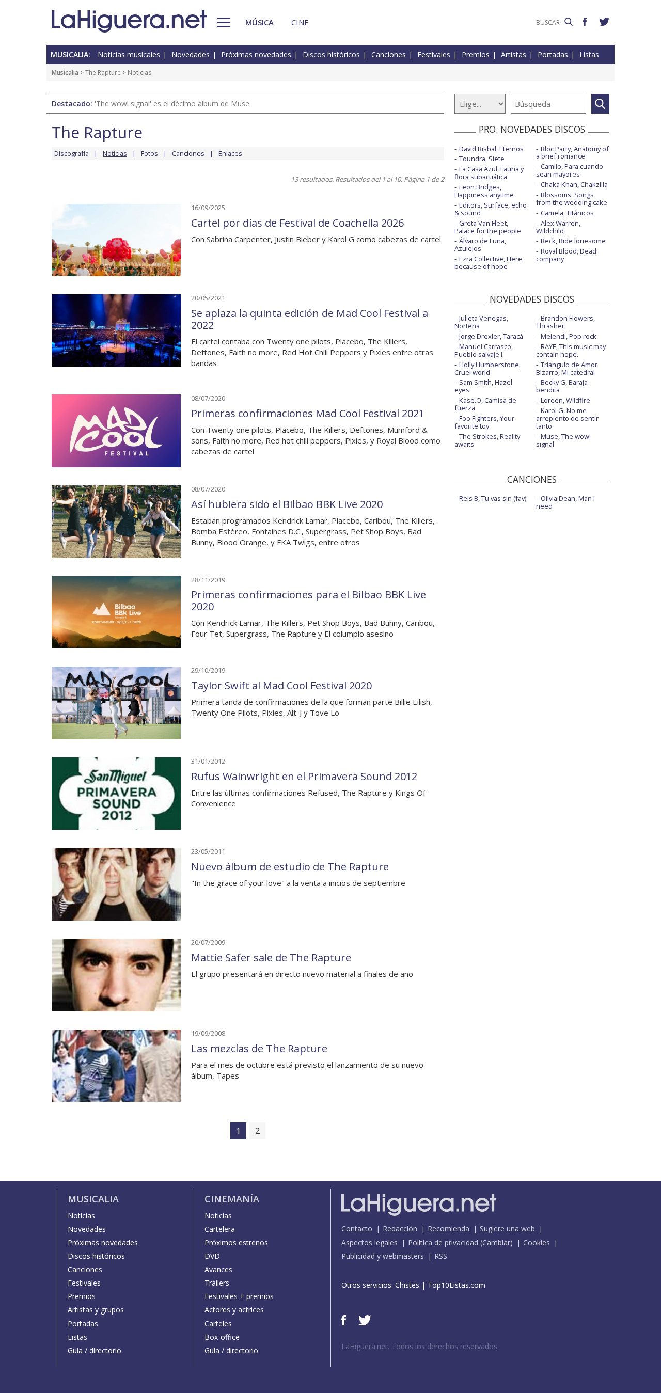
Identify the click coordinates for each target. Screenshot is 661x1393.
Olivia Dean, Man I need (565, 502)
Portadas (553, 54)
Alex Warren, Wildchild (558, 226)
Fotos (149, 153)
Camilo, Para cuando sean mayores (569, 170)
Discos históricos (331, 54)
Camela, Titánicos (567, 212)
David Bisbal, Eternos (491, 148)
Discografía (71, 153)
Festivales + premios (239, 1296)
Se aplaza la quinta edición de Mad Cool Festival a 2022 (309, 319)
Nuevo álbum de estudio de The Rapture (290, 867)
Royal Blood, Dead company (566, 254)
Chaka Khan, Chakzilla (574, 184)
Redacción (400, 1228)
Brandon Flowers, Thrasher (565, 321)
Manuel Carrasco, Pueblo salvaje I (483, 350)
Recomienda (448, 1228)
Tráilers (216, 1283)
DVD (212, 1256)
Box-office (222, 1337)
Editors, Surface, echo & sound (490, 208)
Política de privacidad (443, 1242)
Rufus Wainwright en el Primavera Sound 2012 (304, 776)
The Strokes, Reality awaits (487, 440)
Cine (300, 22)
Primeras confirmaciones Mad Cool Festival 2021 (307, 413)
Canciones (388, 54)
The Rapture (103, 72)
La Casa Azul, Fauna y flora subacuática (489, 172)
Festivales (433, 54)
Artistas (513, 54)
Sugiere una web (507, 1228)
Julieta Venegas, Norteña (481, 321)
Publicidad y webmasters (382, 1256)
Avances (218, 1269)
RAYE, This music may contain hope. (571, 350)
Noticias (81, 1216)
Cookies (536, 1242)
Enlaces (230, 153)
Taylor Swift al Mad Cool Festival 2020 (281, 685)
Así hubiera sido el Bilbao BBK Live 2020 (287, 504)
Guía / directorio (94, 1350)
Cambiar (496, 1242)
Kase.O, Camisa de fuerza (485, 404)
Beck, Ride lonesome (573, 240)
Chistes (407, 1285)
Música (259, 22)
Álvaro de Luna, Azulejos (480, 244)
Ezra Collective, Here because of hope (488, 262)
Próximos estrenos (236, 1242)
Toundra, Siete (482, 158)
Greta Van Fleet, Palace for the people (487, 226)
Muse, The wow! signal (563, 440)
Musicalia (65, 72)
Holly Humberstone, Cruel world (487, 368)
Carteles (218, 1323)
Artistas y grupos (96, 1310)
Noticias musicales (129, 54)
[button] (223, 22)
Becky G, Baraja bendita (562, 385)
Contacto (356, 1228)
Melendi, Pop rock (568, 336)
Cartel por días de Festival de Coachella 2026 (297, 223)
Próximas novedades (256, 54)
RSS (440, 1256)
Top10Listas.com (456, 1285)
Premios (476, 54)
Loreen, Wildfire (565, 400)
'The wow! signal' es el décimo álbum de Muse (172, 103)
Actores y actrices (234, 1310)
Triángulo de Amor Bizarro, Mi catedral (566, 368)
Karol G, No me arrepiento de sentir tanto (567, 418)
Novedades (190, 54)
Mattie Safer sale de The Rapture (271, 957)
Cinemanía (231, 1199)
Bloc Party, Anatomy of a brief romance (572, 152)
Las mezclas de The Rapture (259, 1048)
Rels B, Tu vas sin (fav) (492, 498)
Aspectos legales (369, 1242)
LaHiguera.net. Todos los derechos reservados (419, 1346)
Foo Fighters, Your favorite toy (484, 422)
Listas (589, 54)
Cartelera (219, 1229)
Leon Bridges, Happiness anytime (484, 190)
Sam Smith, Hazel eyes (483, 385)
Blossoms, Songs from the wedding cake (571, 198)
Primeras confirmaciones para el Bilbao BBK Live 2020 (308, 600)
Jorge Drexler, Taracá (491, 336)
